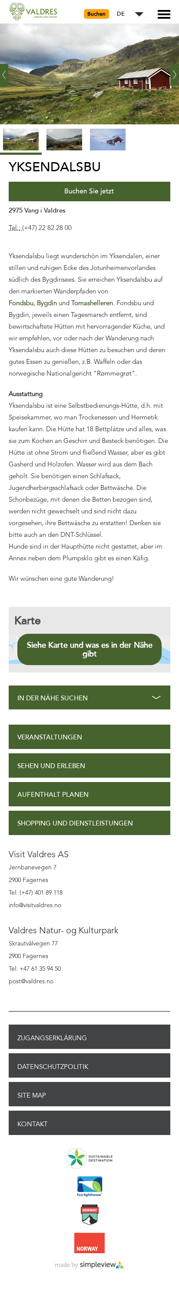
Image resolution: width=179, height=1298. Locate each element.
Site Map (31, 1095)
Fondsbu (21, 303)
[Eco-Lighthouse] (89, 1187)
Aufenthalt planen (53, 795)
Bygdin (47, 303)
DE (121, 14)
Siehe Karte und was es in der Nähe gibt (89, 649)
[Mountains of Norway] (89, 1215)
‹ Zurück (4, 71)
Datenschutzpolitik (52, 1067)
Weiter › (174, 71)
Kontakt (32, 1124)
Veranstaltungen (49, 737)
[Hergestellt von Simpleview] (89, 1265)
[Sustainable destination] (89, 1159)
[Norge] (89, 1244)
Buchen (96, 14)
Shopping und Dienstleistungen (75, 823)
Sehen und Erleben (51, 766)
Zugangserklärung (52, 1038)
